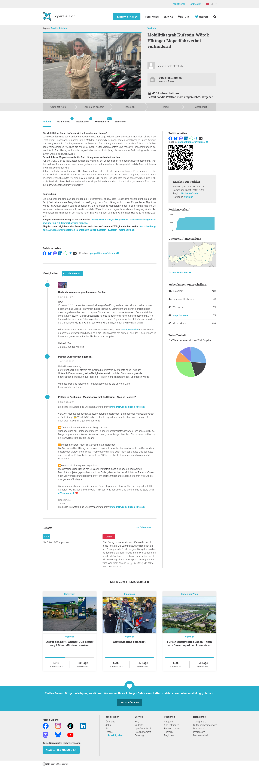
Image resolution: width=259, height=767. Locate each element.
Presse (109, 732)
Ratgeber (168, 721)
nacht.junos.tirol (129, 329)
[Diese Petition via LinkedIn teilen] (60, 253)
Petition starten (126, 16)
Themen (168, 732)
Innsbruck (129, 594)
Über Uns (184, 16)
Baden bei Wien (189, 594)
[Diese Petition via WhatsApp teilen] (65, 253)
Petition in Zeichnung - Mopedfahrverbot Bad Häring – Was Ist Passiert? (97, 397)
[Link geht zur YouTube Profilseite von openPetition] (70, 734)
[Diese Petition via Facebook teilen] (44, 253)
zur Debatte (142, 527)
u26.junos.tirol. (66, 493)
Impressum (199, 732)
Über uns (110, 721)
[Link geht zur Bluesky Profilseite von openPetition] (58, 734)
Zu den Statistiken (178, 272)
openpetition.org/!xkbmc (102, 253)
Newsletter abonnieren (61, 750)
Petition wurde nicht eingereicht (75, 356)
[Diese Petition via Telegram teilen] (70, 253)
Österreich (69, 594)
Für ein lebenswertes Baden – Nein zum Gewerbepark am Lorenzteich (189, 643)
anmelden (196, 4)
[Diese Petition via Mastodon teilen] (55, 253)
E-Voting (139, 735)
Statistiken (120, 121)
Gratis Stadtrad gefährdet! (129, 642)
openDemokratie (143, 728)
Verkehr (151, 28)
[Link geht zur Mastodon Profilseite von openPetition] (46, 734)
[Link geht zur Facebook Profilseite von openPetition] (46, 725)
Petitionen (152, 16)
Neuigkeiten (82, 120)
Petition (47, 121)
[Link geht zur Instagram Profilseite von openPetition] (58, 725)
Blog (108, 728)
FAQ (137, 721)
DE (211, 4)
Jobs (108, 725)
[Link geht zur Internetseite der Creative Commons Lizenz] (44, 763)
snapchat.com (180, 315)
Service (168, 16)
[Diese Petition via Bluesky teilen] (50, 253)
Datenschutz (199, 728)
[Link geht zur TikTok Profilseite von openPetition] (70, 725)
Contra (108, 536)
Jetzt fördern (129, 702)
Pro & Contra (63, 120)
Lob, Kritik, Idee (114, 735)
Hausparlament (143, 732)
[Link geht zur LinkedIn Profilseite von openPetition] (83, 725)
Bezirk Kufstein (59, 28)
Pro (46, 536)
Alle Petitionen (171, 725)
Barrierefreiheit (200, 735)
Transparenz (199, 721)
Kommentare (102, 120)
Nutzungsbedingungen (205, 725)
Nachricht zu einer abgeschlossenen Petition (82, 292)
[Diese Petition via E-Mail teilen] (75, 253)
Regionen (169, 735)
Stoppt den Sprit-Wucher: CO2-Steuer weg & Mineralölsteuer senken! (70, 643)
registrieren (179, 4)
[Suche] (215, 16)
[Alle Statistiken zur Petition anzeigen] (192, 266)
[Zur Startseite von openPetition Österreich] (59, 16)
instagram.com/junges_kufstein (127, 406)
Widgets (139, 725)
